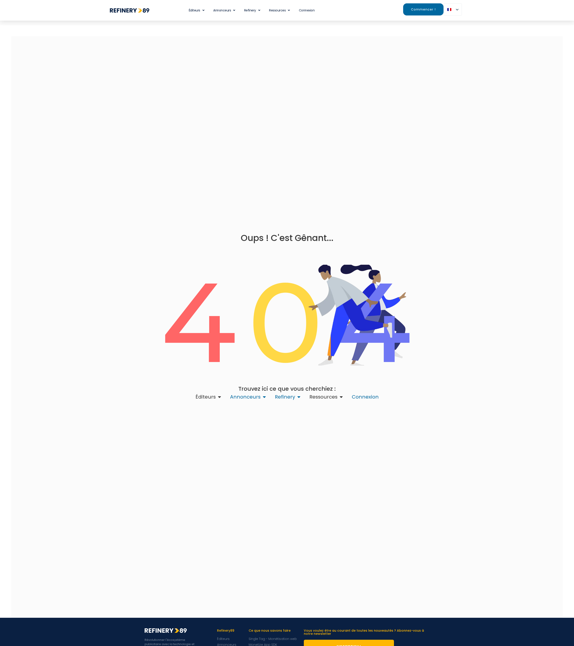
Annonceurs (222, 10)
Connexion (307, 10)
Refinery (250, 10)
